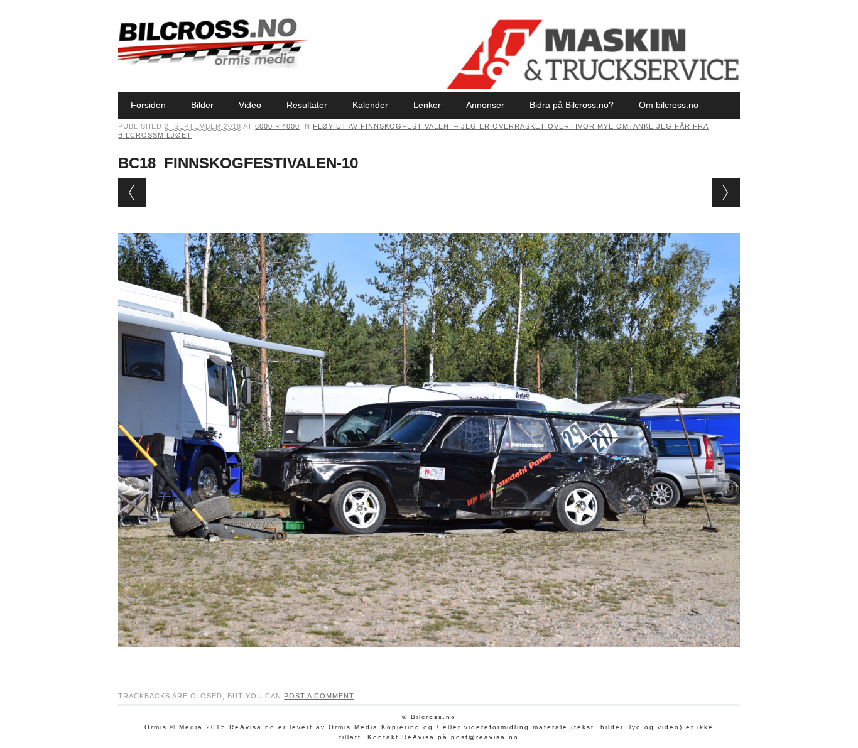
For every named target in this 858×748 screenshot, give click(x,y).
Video (250, 105)
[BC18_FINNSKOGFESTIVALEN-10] (428, 659)
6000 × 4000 (277, 126)
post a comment (319, 696)
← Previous (132, 192)
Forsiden (148, 105)
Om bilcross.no (668, 105)
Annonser (485, 105)
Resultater (306, 105)
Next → (726, 192)
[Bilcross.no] (212, 66)
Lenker (427, 105)
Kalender (370, 105)
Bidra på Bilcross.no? (571, 105)
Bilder (202, 105)
